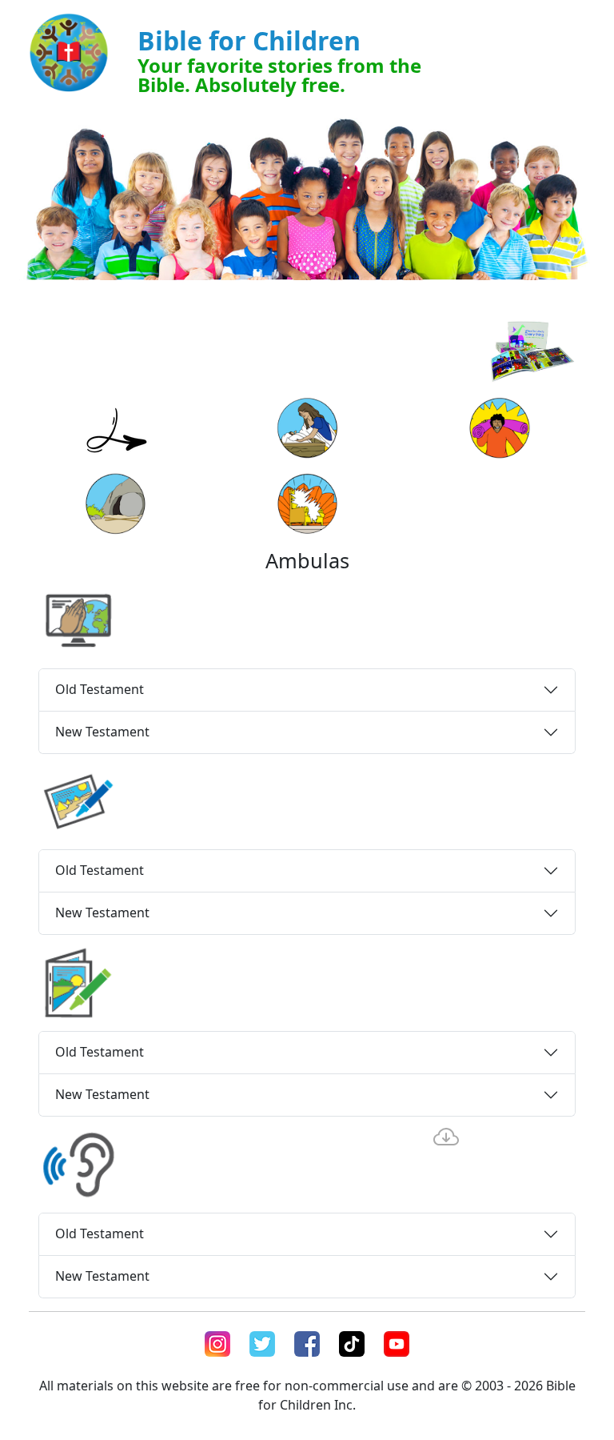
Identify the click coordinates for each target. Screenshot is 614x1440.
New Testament (102, 731)
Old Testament (99, 689)
